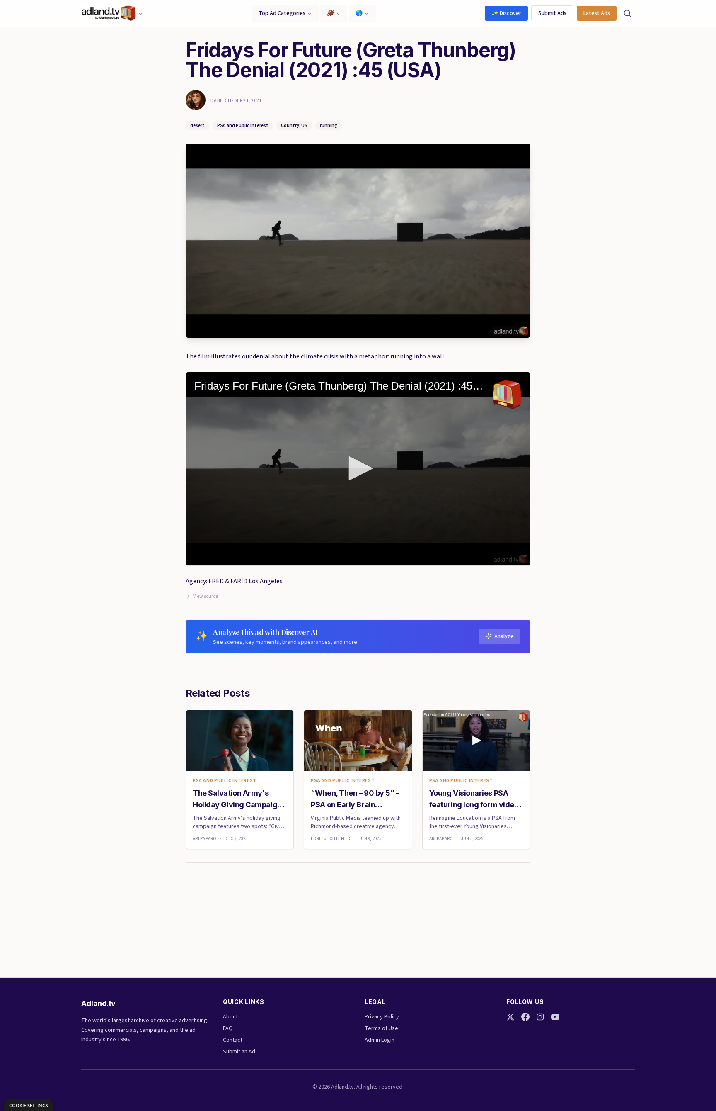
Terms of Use (381, 1028)
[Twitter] (510, 1017)
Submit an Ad (239, 1052)
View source (205, 596)
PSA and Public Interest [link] (224, 780)
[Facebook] (525, 1017)
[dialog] (28, 1105)
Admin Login (379, 1040)
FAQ (228, 1028)
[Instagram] (540, 1017)
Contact (232, 1040)
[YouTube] (555, 1017)
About (230, 1017)
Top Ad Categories (282, 13)
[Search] (627, 13)
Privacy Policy (382, 1017)
